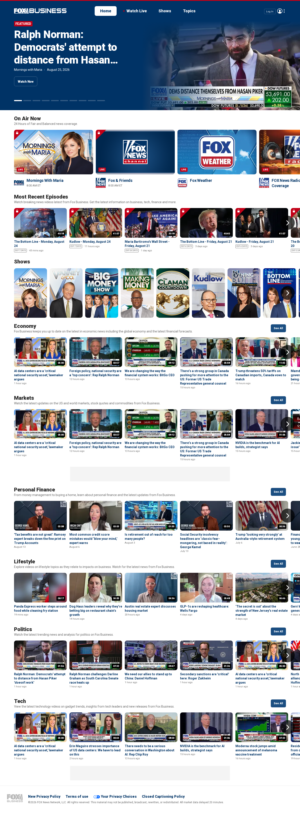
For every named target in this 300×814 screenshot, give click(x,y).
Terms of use (77, 796)
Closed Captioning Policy (163, 796)
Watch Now (26, 81)
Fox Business (15, 798)
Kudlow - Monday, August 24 (89, 241)
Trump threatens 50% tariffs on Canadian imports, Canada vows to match (260, 375)
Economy (25, 326)
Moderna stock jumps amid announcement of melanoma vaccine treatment (256, 750)
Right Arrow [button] (288, 152)
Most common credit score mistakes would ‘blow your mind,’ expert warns (93, 539)
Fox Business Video (40, 11)
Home (105, 11)
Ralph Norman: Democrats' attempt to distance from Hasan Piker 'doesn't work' (65, 53)
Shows (165, 11)
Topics (189, 11)
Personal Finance (34, 490)
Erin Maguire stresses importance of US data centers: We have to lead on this (95, 750)
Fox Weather (201, 180)
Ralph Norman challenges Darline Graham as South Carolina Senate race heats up (93, 678)
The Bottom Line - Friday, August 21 (206, 241)
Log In (269, 11)
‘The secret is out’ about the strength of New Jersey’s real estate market (261, 611)
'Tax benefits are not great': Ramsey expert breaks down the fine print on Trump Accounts (40, 539)
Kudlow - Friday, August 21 (254, 241)
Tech (20, 701)
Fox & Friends (120, 180)
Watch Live (137, 11)
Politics (23, 629)
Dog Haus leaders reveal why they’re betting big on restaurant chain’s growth (95, 611)
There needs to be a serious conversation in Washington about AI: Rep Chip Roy (149, 750)
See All (278, 328)
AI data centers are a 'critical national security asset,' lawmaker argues (38, 375)
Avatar (279, 11)
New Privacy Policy (44, 796)
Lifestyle (24, 561)
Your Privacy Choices (119, 796)
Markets (24, 398)
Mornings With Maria (45, 180)
